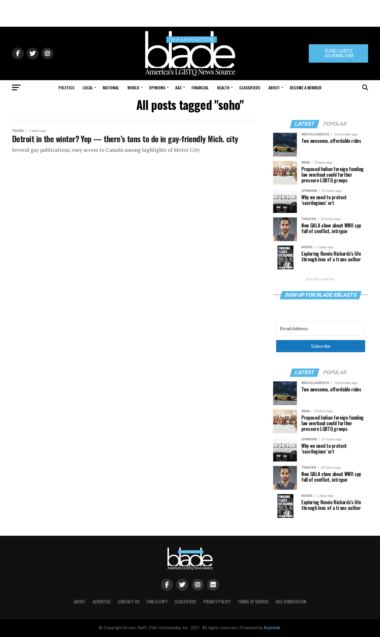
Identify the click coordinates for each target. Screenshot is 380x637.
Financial (200, 87)
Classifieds (249, 87)
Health (223, 87)
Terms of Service (253, 601)
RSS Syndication (291, 601)
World (133, 87)
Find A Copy (157, 601)
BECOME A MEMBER (306, 87)
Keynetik (272, 627)
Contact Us (129, 601)
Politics (66, 87)
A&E (178, 87)
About (274, 87)
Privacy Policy (216, 601)
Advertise (102, 601)
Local (88, 87)
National (111, 87)
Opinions (157, 87)
